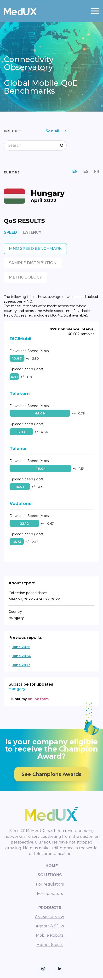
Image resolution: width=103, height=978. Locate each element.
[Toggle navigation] (95, 11)
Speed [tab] (10, 232)
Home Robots (50, 944)
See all (52, 131)
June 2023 (21, 665)
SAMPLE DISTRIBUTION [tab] (33, 263)
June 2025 (21, 647)
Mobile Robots (49, 935)
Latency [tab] (32, 232)
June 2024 (21, 656)
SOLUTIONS (50, 875)
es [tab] (85, 171)
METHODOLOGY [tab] (25, 277)
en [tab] (75, 171)
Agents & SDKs (50, 926)
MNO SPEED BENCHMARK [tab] (35, 248)
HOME (52, 866)
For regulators (50, 884)
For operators (50, 893)
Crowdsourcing (49, 917)
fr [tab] (96, 171)
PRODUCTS (49, 907)
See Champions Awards (51, 774)
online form (38, 699)
